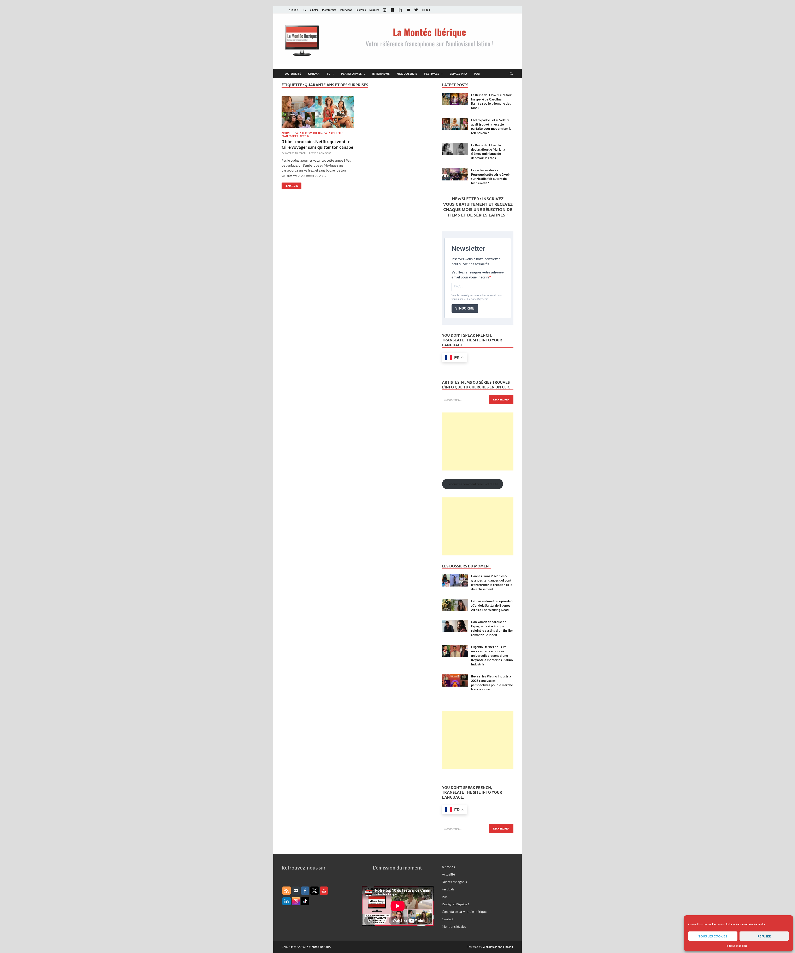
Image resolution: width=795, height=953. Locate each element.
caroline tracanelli (295, 153)
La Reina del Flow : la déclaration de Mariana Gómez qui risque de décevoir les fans (488, 151)
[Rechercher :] (477, 399)
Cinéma (314, 9)
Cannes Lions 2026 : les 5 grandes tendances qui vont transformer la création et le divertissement (491, 582)
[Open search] (511, 74)
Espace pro (458, 73)
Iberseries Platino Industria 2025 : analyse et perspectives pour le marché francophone (492, 682)
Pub (477, 73)
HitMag (508, 946)
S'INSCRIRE (465, 308)
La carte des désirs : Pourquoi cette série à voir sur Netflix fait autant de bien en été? (490, 176)
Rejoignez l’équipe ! (455, 904)
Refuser (764, 936)
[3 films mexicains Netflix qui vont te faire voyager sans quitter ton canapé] (318, 112)
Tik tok (426, 9)
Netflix (304, 136)
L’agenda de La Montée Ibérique (464, 911)
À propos (448, 867)
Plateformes (329, 9)
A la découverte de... (309, 133)
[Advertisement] (477, 441)
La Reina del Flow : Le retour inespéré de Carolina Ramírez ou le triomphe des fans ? (491, 101)
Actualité (293, 73)
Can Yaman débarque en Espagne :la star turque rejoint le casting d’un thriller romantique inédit (492, 628)
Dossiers (374, 9)
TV (304, 9)
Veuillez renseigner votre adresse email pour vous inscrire (478, 275)
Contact (447, 919)
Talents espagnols (454, 882)
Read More (290, 185)
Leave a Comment (320, 153)
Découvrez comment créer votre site (472, 484)
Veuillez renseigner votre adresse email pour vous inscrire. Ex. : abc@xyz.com (477, 297)
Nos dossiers (407, 73)
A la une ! (294, 9)
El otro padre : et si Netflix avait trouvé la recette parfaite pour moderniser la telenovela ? (491, 126)
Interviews (346, 9)
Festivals (361, 9)
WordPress (490, 946)
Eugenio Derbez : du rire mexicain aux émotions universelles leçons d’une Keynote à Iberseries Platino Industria (492, 655)
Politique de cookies (736, 945)
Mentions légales (454, 926)
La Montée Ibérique (317, 946)
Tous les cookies (713, 936)
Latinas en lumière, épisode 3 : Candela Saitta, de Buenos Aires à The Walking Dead (492, 605)
